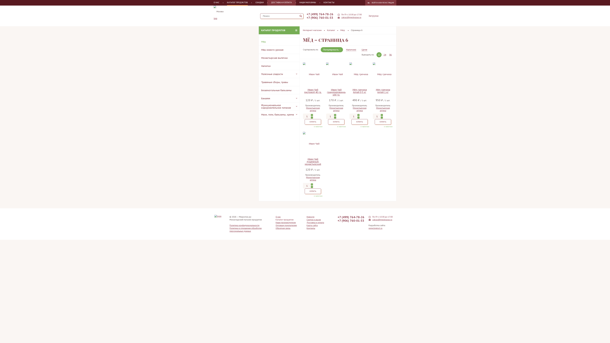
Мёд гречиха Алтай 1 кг (383, 91)
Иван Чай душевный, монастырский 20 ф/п (313, 161)
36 (390, 54)
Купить (313, 122)
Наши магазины (307, 2)
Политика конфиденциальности (244, 225)
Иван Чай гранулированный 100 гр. (336, 92)
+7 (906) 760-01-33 (320, 18)
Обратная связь (283, 228)
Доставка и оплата (281, 2)
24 (384, 54)
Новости (310, 217)
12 (379, 54)
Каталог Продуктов (237, 2)
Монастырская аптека (313, 109)
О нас (216, 2)
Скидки (259, 2)
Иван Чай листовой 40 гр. (313, 91)
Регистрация (388, 3)
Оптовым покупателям (286, 225)
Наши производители (286, 222)
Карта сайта (312, 225)
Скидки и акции (314, 220)
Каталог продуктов (273, 30)
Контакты (329, 2)
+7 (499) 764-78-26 (320, 14)
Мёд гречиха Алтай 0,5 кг (359, 91)
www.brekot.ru (375, 228)
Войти (375, 3)
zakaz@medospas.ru (351, 17)
